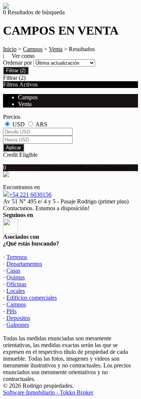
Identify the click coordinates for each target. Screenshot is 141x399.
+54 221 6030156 (30, 194)
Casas (13, 270)
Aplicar (13, 147)
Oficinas (16, 284)
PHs (11, 311)
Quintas (15, 277)
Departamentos (24, 264)
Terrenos (16, 257)
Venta (55, 49)
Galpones (17, 325)
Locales (15, 291)
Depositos (18, 318)
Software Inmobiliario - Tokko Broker (48, 392)
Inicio (10, 49)
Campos (32, 49)
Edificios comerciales (31, 297)
